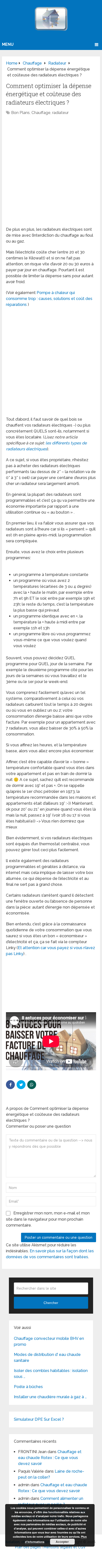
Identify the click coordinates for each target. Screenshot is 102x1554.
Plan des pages (28, 1547)
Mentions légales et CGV (65, 1547)
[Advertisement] (51, 174)
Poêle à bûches (28, 1386)
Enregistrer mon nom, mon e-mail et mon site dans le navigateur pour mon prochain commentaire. (48, 1219)
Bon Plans (20, 112)
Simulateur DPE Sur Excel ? (39, 1419)
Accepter (62, 1541)
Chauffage (41, 112)
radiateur (60, 112)
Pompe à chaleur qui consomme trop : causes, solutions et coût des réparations (49, 298)
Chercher (51, 1303)
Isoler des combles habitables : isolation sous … (51, 1373)
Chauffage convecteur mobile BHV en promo (49, 1341)
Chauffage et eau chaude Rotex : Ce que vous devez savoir (49, 1457)
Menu (8, 44)
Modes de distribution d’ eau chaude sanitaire (47, 1357)
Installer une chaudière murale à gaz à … (50, 1396)
